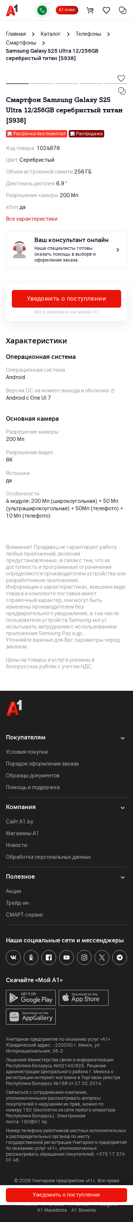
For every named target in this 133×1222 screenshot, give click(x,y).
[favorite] (106, 10)
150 (27, 1110)
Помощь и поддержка (33, 787)
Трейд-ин (17, 903)
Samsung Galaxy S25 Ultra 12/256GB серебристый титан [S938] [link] (52, 55)
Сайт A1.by (19, 822)
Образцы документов (32, 776)
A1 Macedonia (52, 1210)
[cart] (90, 10)
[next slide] (17, 81)
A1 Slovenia (83, 1210)
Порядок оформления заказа (42, 764)
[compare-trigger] (122, 91)
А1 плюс (67, 9)
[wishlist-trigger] (121, 78)
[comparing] (122, 10)
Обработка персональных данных (48, 857)
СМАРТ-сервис (25, 915)
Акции (13, 891)
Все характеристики (31, 219)
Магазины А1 (22, 833)
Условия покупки (27, 752)
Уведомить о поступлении (66, 298)
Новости (16, 845)
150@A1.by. (34, 1121)
